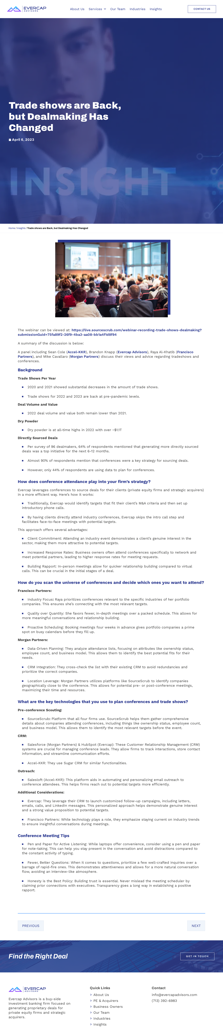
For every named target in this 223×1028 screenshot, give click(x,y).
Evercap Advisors (132, 352)
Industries (137, 9)
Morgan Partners (84, 356)
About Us (77, 9)
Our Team (117, 9)
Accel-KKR (77, 352)
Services (95, 9)
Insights (156, 9)
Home (12, 228)
